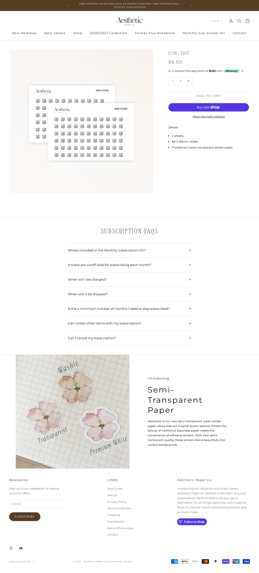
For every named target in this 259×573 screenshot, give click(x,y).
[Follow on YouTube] (21, 548)
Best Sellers (55, 33)
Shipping (113, 515)
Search (112, 495)
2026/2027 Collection (108, 33)
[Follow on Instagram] (11, 548)
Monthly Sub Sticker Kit (204, 33)
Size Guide (114, 488)
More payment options (209, 116)
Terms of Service (118, 508)
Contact (240, 33)
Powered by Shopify (120, 561)
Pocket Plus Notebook (155, 33)
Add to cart (209, 95)
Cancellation (116, 521)
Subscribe (25, 516)
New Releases (24, 33)
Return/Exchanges (120, 528)
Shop (77, 33)
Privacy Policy (117, 502)
